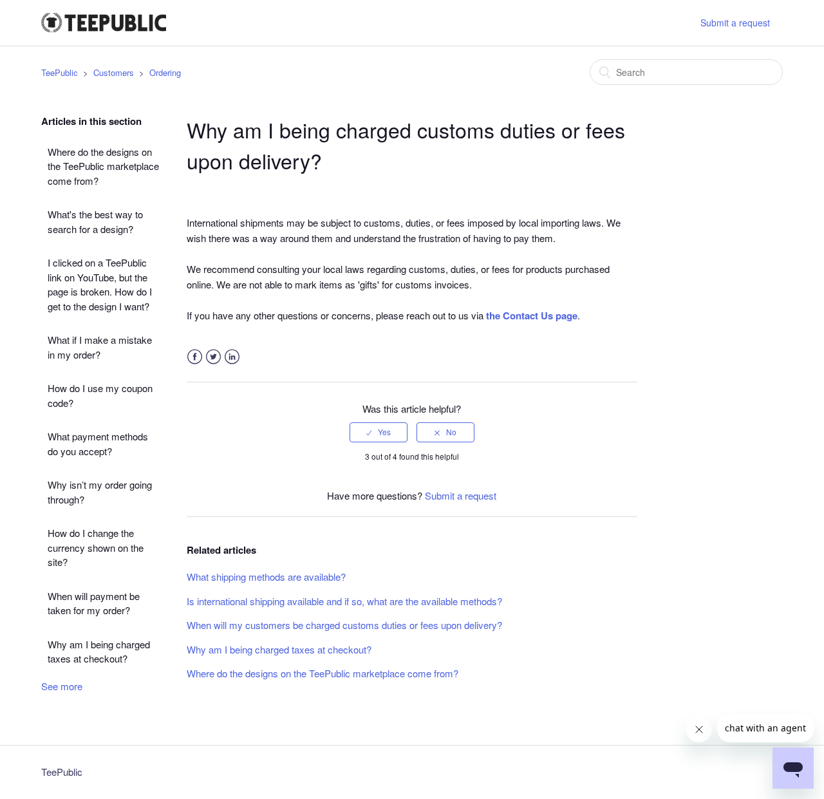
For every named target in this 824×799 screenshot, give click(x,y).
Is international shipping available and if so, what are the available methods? (344, 601)
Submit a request (735, 22)
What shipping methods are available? (266, 576)
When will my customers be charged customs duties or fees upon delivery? (344, 625)
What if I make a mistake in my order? (100, 347)
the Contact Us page (531, 315)
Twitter (213, 357)
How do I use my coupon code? (100, 395)
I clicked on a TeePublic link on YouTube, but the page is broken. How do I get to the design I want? (100, 284)
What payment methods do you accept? (98, 443)
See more (61, 686)
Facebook (195, 357)
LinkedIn (232, 357)
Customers (113, 72)
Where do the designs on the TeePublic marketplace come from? (103, 166)
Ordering (165, 72)
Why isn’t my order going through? (100, 492)
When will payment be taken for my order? (94, 603)
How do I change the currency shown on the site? (96, 547)
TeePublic (59, 72)
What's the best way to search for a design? (95, 221)
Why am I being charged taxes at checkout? (99, 651)
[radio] (378, 432)
